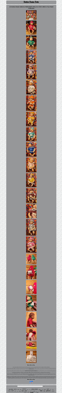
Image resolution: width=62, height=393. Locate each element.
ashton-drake (34, 389)
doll (12, 390)
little (44, 390)
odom (30, 389)
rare (42, 389)
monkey (17, 391)
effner (27, 389)
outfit (50, 389)
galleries (48, 390)
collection (29, 391)
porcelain (11, 389)
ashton (24, 389)
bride (18, 389)
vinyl (36, 391)
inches (53, 391)
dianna (20, 389)
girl (31, 390)
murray (45, 389)
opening (40, 389)
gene (26, 390)
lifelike (15, 389)
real (48, 389)
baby (41, 390)
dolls (23, 390)
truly (9, 390)
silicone (53, 389)
